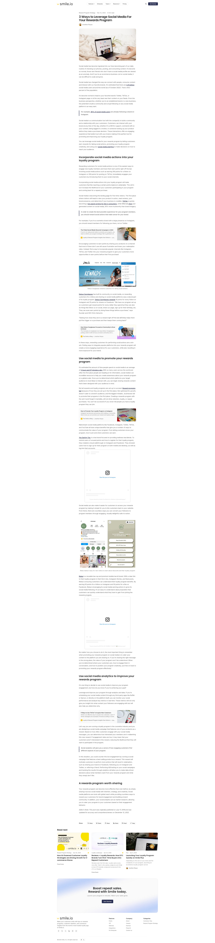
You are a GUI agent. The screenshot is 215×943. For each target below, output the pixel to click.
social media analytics (106, 147)
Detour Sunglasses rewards (105, 299)
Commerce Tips (147, 921)
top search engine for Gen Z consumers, (102, 204)
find (130, 204)
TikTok (125, 201)
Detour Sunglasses (86, 294)
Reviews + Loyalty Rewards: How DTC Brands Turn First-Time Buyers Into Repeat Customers (107, 857)
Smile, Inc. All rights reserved (70, 939)
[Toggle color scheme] (82, 939)
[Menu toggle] (94, 4)
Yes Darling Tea (84, 437)
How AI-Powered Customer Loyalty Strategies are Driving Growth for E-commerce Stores (72, 857)
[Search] (145, 3)
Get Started (108, 901)
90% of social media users (100, 112)
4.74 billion (130, 85)
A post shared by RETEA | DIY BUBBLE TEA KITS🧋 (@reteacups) (107, 646)
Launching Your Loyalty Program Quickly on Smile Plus (140, 856)
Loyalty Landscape (97, 852)
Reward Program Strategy (87, 13)
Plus (127, 852)
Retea (81, 576)
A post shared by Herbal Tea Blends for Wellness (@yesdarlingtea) (107, 499)
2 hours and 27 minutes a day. (92, 370)
